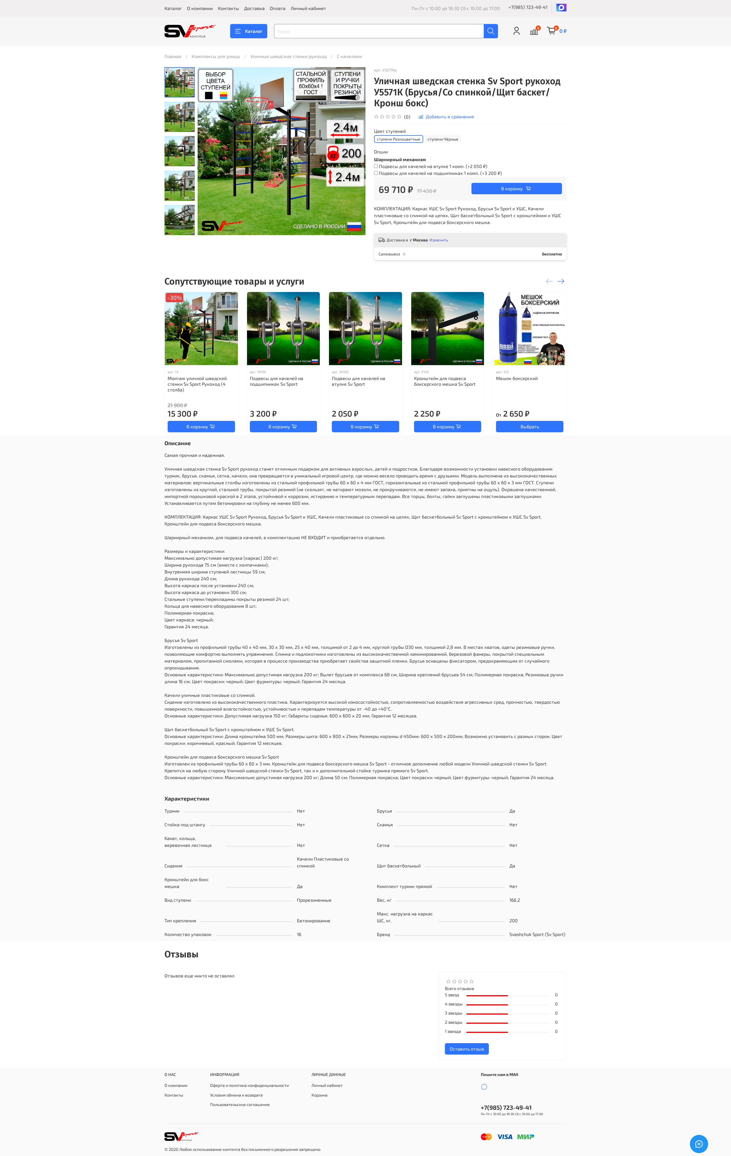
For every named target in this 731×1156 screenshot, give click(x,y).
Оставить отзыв (467, 1048)
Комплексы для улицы (216, 56)
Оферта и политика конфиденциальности (249, 1085)
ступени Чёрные (443, 139)
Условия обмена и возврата (236, 1095)
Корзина (320, 1095)
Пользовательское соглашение (240, 1104)
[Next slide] (179, 228)
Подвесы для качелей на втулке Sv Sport (358, 381)
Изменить (438, 239)
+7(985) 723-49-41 (528, 7)
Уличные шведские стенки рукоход (288, 56)
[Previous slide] (209, 151)
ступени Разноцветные (398, 139)
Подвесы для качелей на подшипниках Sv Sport (276, 381)
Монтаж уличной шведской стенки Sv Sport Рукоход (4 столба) (197, 383)
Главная (172, 56)
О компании (200, 8)
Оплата (278, 8)
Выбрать (530, 426)
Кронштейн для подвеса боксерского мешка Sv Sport (444, 381)
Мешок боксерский (517, 378)
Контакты (228, 8)
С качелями (349, 56)
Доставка (254, 8)
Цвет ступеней (390, 131)
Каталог (173, 8)
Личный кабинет (308, 8)
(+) (433, 166)
